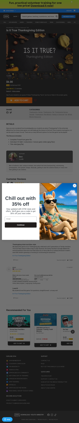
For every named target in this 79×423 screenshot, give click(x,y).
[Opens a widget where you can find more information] (7, 419)
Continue (20, 225)
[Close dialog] (74, 185)
